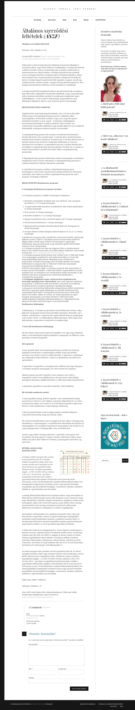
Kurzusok (52, 20)
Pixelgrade (49, 704)
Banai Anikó (34, 616)
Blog (75, 20)
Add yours (46, 607)
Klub (64, 20)
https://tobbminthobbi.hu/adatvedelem (37, 597)
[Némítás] (120, 120)
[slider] (123, 119)
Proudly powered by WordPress (21, 704)
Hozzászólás (33, 644)
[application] (114, 120)
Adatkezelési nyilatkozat (87, 704)
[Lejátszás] (104, 120)
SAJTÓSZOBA (101, 20)
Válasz (28, 627)
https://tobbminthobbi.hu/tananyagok (48, 253)
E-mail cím (62, 669)
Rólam (86, 20)
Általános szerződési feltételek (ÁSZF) (111, 704)
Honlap (31, 678)
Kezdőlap (37, 20)
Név (31, 669)
